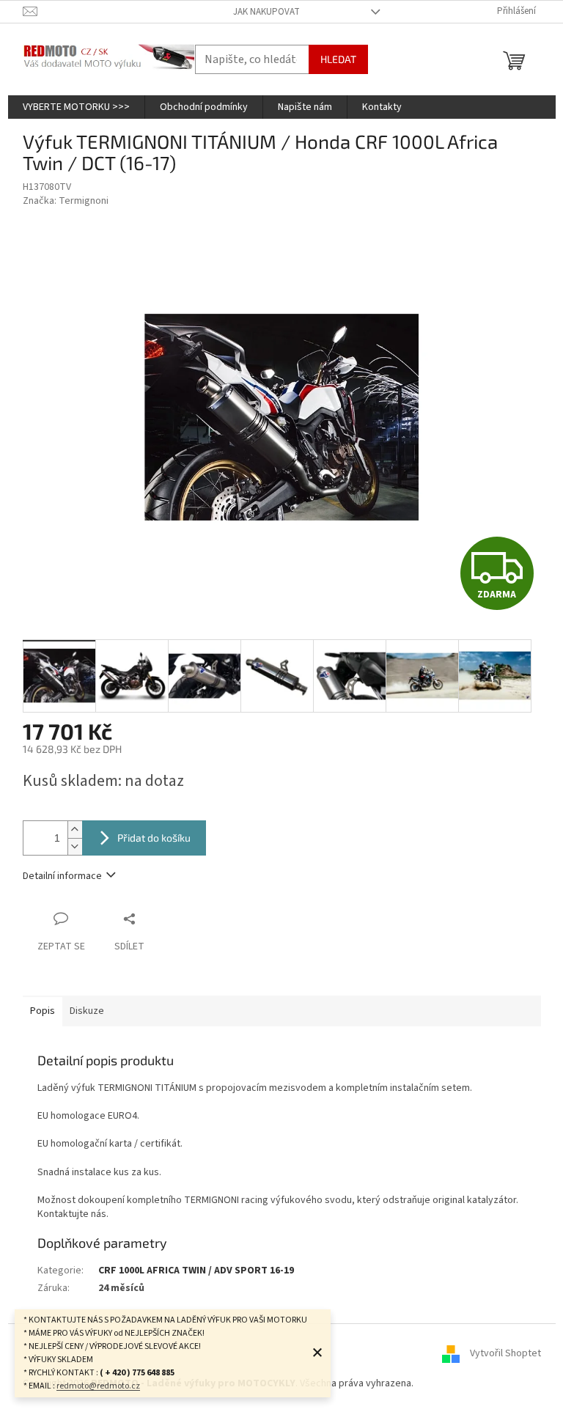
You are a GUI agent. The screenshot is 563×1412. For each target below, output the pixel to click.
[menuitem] (76, 107)
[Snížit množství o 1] (74, 846)
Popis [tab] (42, 1011)
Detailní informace (62, 876)
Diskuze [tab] (87, 1011)
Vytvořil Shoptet (505, 1353)
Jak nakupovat (266, 11)
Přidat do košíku (154, 837)
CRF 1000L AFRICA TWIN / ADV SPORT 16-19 (196, 1270)
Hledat (338, 59)
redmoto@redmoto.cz (98, 1386)
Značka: (65, 201)
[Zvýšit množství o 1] (74, 829)
